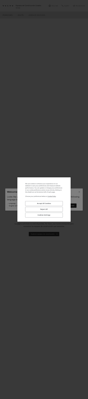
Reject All (44, 209)
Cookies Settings (44, 215)
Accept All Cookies (44, 203)
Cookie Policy (52, 196)
